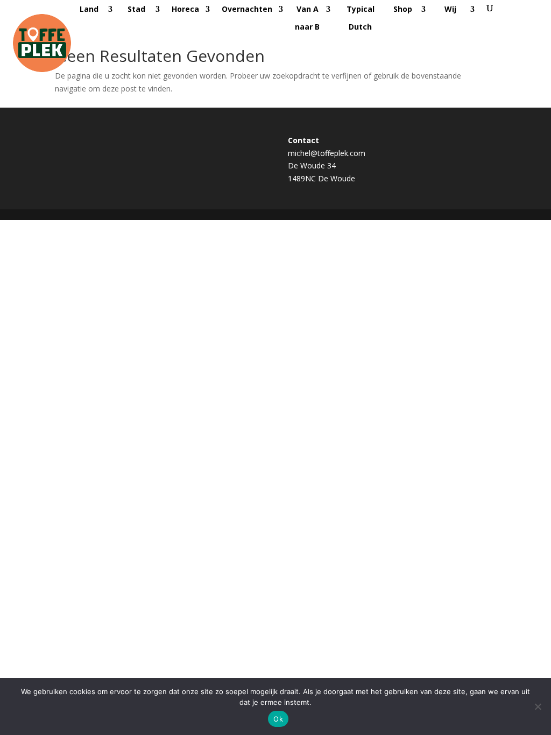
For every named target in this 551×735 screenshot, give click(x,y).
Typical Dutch (361, 18)
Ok (278, 719)
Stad (136, 9)
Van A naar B (307, 18)
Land (89, 9)
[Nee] (537, 706)
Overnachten (247, 9)
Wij (450, 9)
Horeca (185, 9)
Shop (402, 9)
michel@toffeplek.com (326, 153)
